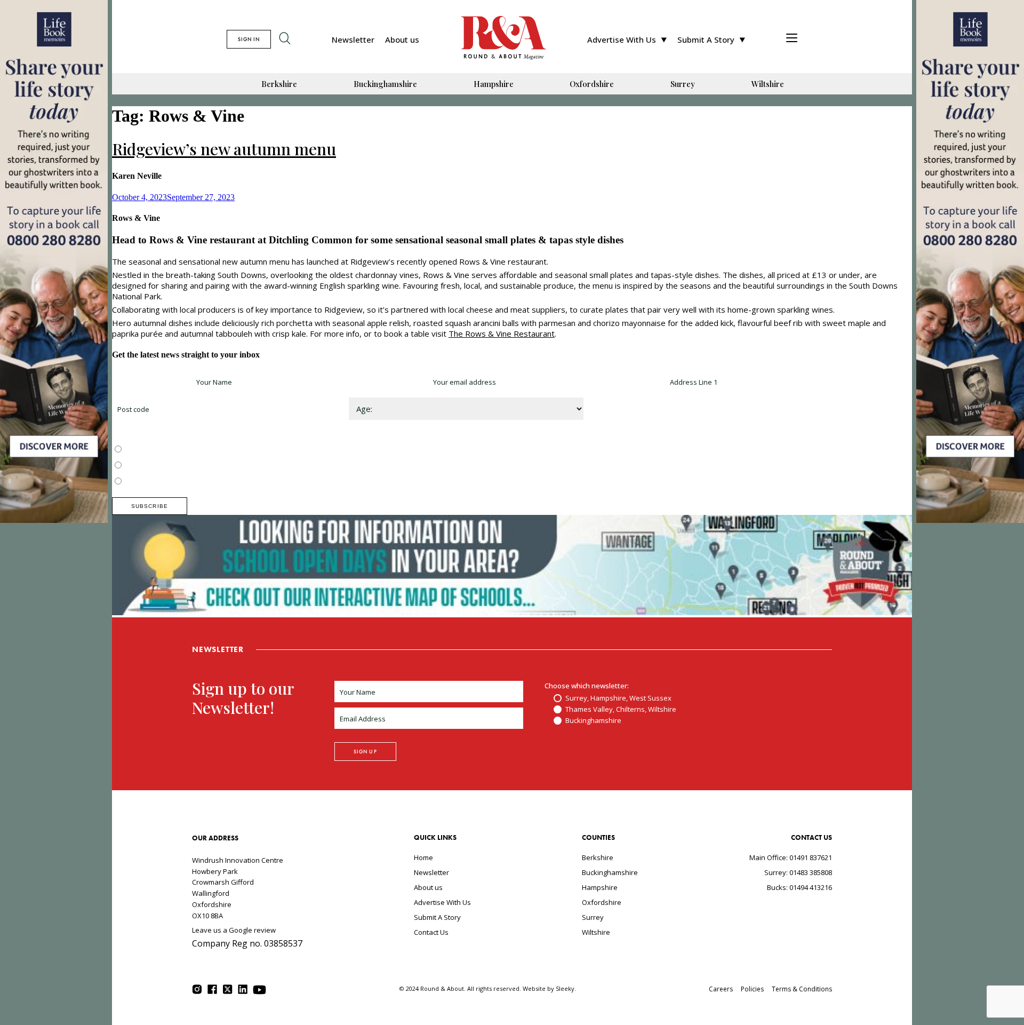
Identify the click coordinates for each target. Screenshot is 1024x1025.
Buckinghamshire (385, 83)
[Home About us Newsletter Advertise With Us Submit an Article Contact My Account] (791, 39)
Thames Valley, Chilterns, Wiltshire (179, 466)
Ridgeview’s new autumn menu (224, 149)
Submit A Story (705, 39)
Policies (752, 989)
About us (402, 39)
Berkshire (279, 83)
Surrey (682, 83)
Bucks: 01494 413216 (799, 887)
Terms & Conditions (802, 989)
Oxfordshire (592, 83)
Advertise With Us (621, 39)
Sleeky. (566, 988)
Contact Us (431, 932)
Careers (721, 989)
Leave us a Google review (234, 930)
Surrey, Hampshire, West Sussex (177, 450)
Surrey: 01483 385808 (798, 872)
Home (423, 857)
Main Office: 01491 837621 (790, 857)
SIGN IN (249, 39)
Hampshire (494, 83)
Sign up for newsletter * (150, 382)
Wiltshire (767, 83)
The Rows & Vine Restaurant (502, 333)
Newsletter (353, 39)
